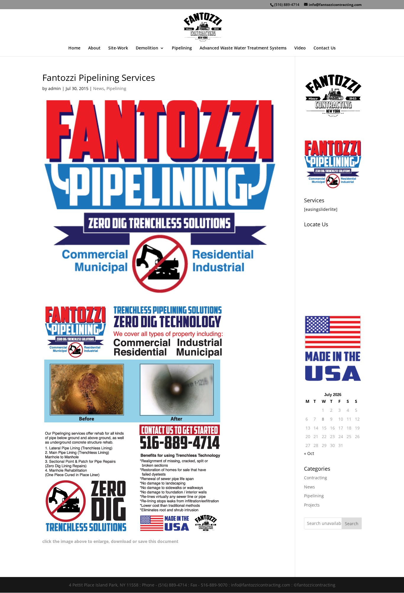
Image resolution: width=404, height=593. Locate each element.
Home (74, 48)
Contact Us (324, 48)
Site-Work (118, 48)
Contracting (315, 477)
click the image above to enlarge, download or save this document (110, 541)
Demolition (147, 48)
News (98, 88)
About (94, 48)
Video (300, 48)
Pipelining (182, 48)
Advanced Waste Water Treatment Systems (243, 48)
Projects (312, 505)
